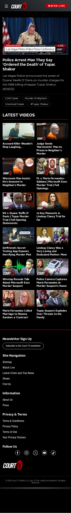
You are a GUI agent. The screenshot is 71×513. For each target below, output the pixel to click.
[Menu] (6, 6)
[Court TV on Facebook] (17, 452)
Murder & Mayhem (36, 98)
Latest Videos (19, 115)
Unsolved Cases (14, 104)
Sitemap (7, 362)
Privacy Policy (10, 426)
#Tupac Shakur (40, 104)
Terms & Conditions (13, 421)
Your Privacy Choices (14, 437)
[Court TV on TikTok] (53, 452)
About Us (8, 399)
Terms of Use (10, 432)
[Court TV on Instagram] (26, 452)
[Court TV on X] (35, 452)
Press (6, 405)
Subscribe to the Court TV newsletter (23, 345)
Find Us (7, 384)
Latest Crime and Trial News (18, 373)
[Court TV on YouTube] (44, 452)
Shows (6, 378)
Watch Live (56, 5)
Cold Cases (11, 98)
